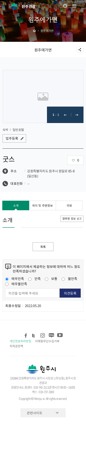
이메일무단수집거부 (47, 341)
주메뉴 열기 (73, 6)
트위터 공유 (34, 335)
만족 (37, 278)
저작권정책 (16, 346)
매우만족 (17, 278)
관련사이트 (34, 412)
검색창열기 (65, 6)
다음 (77, 115)
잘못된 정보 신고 (72, 218)
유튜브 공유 (59, 335)
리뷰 (69, 205)
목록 (43, 247)
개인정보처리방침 (20, 341)
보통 (54, 278)
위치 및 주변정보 (42, 205)
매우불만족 (19, 283)
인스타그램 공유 (43, 335)
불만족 (72, 278)
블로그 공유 (51, 335)
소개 (16, 205)
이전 (65, 115)
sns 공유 (79, 49)
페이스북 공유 (26, 335)
